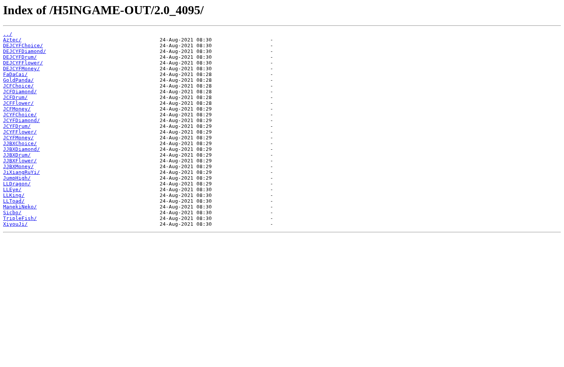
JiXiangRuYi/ (21, 172)
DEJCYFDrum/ (20, 57)
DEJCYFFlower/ (23, 63)
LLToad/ (14, 201)
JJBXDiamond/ (21, 149)
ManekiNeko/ (20, 207)
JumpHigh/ (17, 178)
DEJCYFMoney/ (21, 68)
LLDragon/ (17, 184)
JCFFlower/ (18, 103)
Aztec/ (12, 40)
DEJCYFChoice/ (23, 45)
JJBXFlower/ (20, 161)
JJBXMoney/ (18, 166)
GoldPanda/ (18, 80)
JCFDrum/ (15, 97)
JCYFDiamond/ (21, 120)
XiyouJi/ (15, 224)
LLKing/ (14, 195)
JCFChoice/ (18, 86)
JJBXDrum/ (17, 155)
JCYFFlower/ (20, 132)
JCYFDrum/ (17, 126)
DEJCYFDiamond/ (24, 51)
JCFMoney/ (17, 109)
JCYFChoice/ (20, 114)
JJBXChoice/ (20, 143)
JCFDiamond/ (20, 91)
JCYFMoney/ (18, 138)
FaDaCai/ (15, 74)
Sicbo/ (12, 212)
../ (7, 34)
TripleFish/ (20, 218)
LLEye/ (12, 189)
